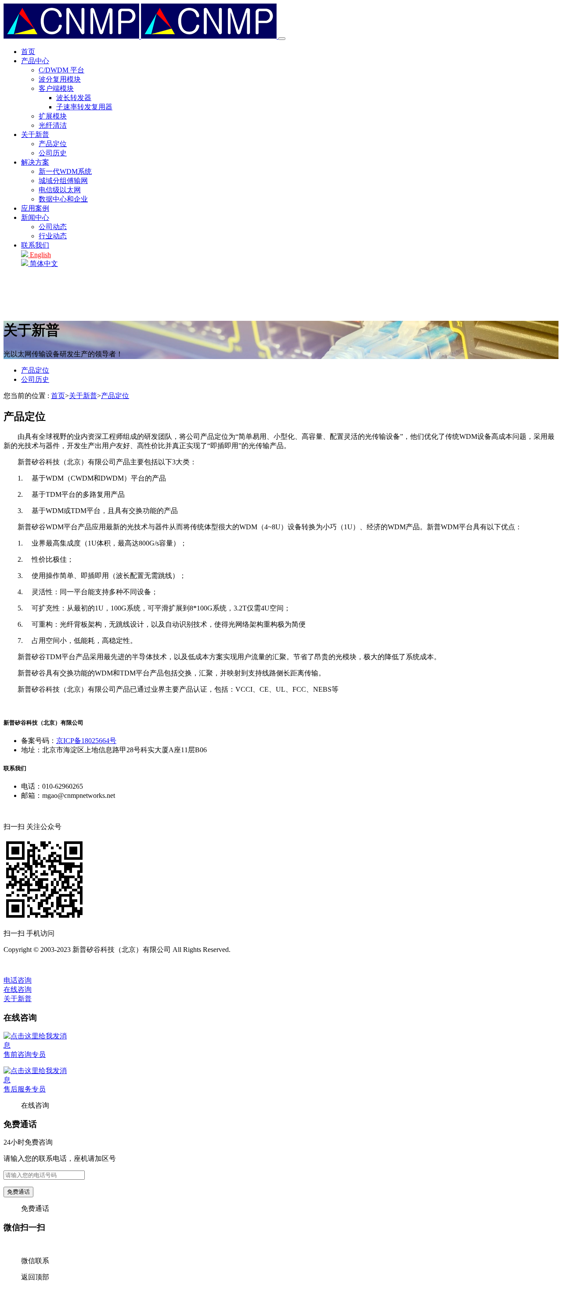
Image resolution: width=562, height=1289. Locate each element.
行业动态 (53, 236)
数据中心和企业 (63, 199)
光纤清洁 (53, 125)
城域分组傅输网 (63, 180)
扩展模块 (53, 116)
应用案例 (35, 208)
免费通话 (18, 1191)
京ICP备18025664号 (86, 740)
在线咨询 (18, 989)
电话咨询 (18, 980)
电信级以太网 (60, 190)
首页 (28, 51)
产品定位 (53, 143)
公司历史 (53, 153)
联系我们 (35, 245)
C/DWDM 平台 (61, 70)
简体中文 (43, 263)
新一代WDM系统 (65, 171)
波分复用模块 (60, 79)
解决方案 (35, 162)
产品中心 (35, 61)
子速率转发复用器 (84, 107)
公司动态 (53, 226)
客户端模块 (56, 88)
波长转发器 (73, 97)
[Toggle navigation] (281, 38)
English (39, 255)
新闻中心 (35, 217)
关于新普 (35, 134)
